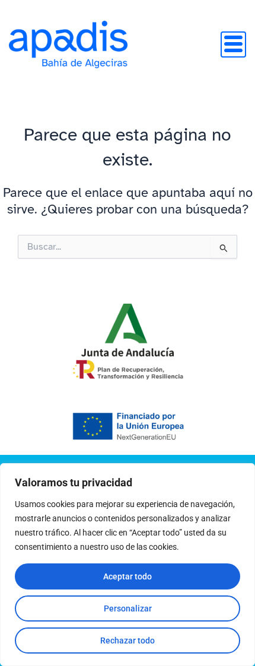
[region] (127, 564)
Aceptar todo (127, 576)
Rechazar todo (127, 640)
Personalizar (128, 608)
